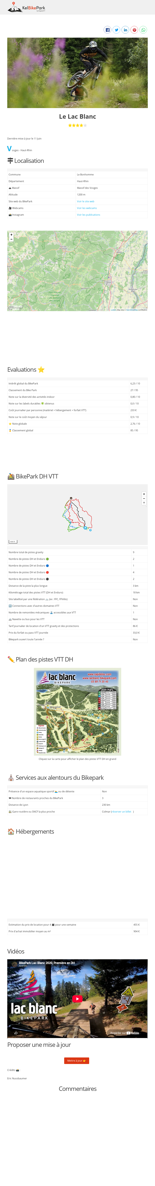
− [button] (11, 239)
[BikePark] (77, 268)
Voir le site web (85, 201)
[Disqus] (77, 1134)
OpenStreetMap (132, 310)
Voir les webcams (87, 208)
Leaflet (113, 310)
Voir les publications (88, 214)
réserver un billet (121, 811)
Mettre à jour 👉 (76, 1060)
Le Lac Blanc (77, 116)
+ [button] (11, 235)
